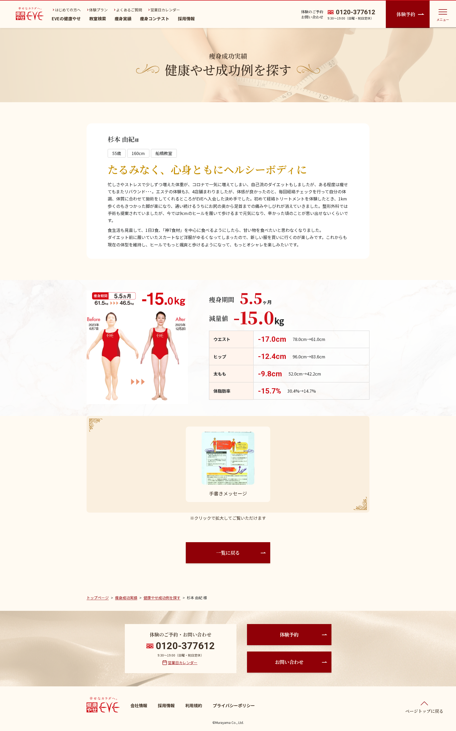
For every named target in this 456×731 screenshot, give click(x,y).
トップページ (98, 597)
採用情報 (186, 18)
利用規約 (193, 705)
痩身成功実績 (126, 597)
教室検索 (97, 18)
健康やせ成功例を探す (162, 597)
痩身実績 (123, 18)
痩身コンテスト (154, 18)
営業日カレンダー (182, 662)
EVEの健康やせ (66, 18)
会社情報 (138, 705)
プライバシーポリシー (234, 705)
